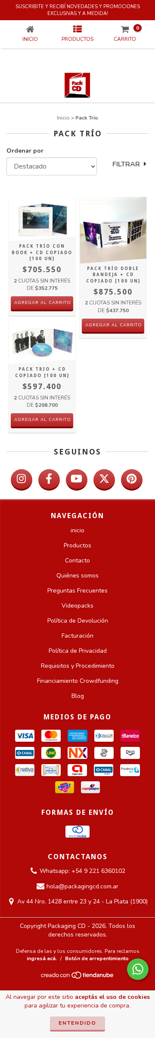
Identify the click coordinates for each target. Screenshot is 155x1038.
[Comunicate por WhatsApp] (138, 969)
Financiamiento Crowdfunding (77, 681)
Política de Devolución (77, 621)
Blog (77, 696)
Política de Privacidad (78, 651)
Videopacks (77, 606)
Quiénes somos (77, 575)
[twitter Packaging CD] (104, 480)
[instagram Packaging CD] (21, 480)
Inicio (63, 117)
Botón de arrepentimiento (97, 958)
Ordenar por (24, 151)
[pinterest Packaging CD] (132, 480)
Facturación (77, 636)
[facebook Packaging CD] (49, 480)
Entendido (77, 1023)
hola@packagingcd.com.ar (82, 886)
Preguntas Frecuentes (77, 591)
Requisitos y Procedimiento (78, 666)
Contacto (77, 560)
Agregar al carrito (42, 303)
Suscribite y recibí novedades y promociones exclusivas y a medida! (78, 10)
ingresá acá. (42, 958)
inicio (77, 530)
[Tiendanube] (77, 977)
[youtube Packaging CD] (76, 480)
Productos (77, 545)
